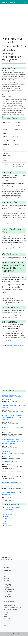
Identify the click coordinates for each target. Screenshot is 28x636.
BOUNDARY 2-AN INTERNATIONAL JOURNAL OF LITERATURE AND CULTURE (12, 417)
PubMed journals (8, 591)
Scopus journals (7, 585)
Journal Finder (7, 567)
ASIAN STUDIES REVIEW (9, 461)
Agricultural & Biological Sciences (13, 507)
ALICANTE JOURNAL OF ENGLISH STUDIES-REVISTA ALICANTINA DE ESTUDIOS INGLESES (12, 441)
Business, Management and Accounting (14, 511)
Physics (6, 523)
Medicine (7, 521)
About (5, 614)
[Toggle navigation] (25, 2)
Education (7, 516)
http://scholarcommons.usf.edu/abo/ (15, 345)
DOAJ (6, 180)
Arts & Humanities (9, 509)
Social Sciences (8, 525)
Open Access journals (9, 589)
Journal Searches (8, 2)
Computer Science (9, 514)
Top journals (6, 603)
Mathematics (8, 520)
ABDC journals (7, 596)
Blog (5, 625)
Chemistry (7, 512)
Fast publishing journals (9, 605)
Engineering (7, 518)
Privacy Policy (7, 618)
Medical (5, 576)
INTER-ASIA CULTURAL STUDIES (12, 472)
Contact (5, 616)
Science (5, 573)
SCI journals (6, 587)
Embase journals (7, 593)
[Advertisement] (14, 21)
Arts (5, 575)
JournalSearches (18, 633)
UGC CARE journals (9, 594)
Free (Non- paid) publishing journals (12, 607)
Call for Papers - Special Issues (11, 609)
